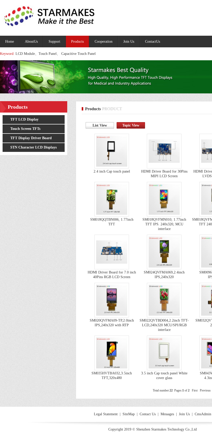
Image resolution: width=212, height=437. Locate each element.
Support (54, 41)
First (195, 390)
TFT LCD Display (24, 119)
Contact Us (148, 414)
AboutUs (31, 41)
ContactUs (152, 41)
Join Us (128, 41)
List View (100, 125)
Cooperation (103, 41)
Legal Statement (106, 414)
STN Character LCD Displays (33, 147)
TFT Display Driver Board (31, 138)
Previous (205, 390)
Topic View (130, 125)
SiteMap (129, 414)
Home (9, 41)
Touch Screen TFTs (25, 129)
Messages (167, 414)
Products (77, 41)
